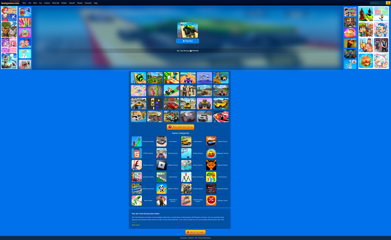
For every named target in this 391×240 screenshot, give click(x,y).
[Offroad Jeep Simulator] (138, 111)
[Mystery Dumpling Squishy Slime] (25, 29)
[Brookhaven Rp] (25, 60)
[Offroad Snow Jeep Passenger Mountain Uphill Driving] (204, 111)
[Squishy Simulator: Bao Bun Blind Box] (138, 85)
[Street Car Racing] (221, 85)
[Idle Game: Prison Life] (171, 72)
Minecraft (55, 3)
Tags (95, 3)
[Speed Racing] (155, 98)
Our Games (183, 238)
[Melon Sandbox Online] (155, 85)
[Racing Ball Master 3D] (138, 72)
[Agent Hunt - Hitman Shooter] (188, 85)
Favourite (88, 3)
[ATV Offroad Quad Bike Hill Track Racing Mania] (171, 111)
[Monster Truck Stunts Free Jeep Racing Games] (188, 111)
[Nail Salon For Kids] (25, 18)
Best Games (207, 238)
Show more (136, 225)
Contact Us (191, 238)
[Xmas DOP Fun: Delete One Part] (25, 50)
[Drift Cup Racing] (221, 111)
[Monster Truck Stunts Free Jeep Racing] (155, 111)
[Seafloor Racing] (171, 98)
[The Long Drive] (188, 98)
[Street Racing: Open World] (204, 85)
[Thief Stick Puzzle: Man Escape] (204, 72)
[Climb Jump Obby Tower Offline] (221, 72)
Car (40, 3)
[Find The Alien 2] (350, 8)
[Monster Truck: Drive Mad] (171, 85)
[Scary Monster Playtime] (350, 50)
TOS (196, 238)
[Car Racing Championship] (138, 98)
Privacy (200, 238)
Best (35, 3)
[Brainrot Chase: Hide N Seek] (350, 39)
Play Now (189, 41)
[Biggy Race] (204, 98)
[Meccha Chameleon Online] (350, 18)
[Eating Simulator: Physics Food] (350, 60)
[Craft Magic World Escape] (155, 72)
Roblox (64, 3)
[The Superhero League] (25, 8)
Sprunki (72, 3)
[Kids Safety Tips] (25, 39)
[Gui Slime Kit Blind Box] (350, 29)
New (24, 3)
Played (79, 3)
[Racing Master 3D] (188, 72)
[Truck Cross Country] (221, 98)
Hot (29, 3)
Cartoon (47, 3)
